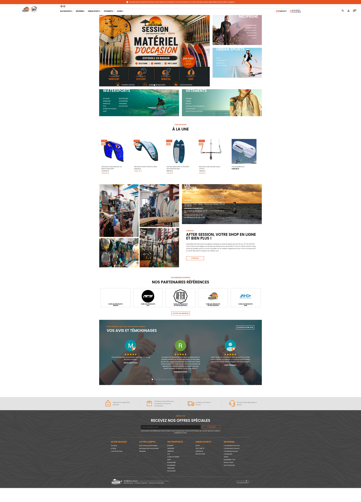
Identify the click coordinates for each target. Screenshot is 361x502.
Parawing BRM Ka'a (205, 167)
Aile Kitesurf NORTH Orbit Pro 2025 (113, 167)
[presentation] (101, 50)
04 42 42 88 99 (296, 12)
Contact (281, 11)
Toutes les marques (180, 313)
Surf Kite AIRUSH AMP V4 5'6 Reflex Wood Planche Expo (145, 168)
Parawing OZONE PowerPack (241, 167)
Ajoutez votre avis (245, 327)
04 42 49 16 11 (296, 10)
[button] (149, 85)
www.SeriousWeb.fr (243, 483)
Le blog (113, 448)
